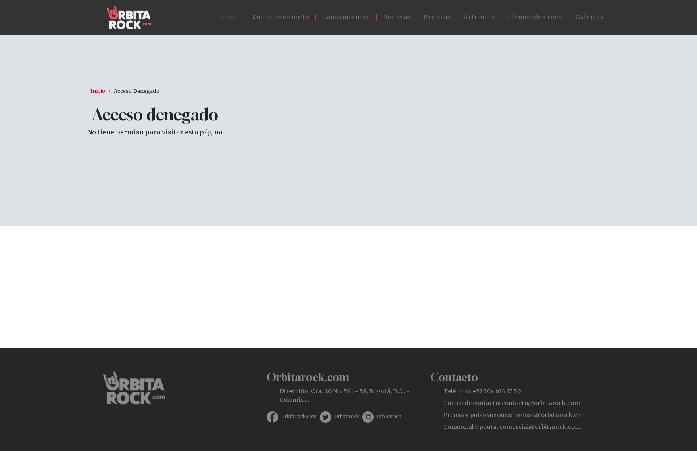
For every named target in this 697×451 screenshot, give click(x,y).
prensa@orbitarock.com (550, 415)
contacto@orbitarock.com (541, 403)
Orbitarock (346, 417)
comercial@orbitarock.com (540, 426)
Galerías (589, 17)
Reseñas (437, 17)
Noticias (397, 17)
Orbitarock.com (299, 417)
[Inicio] (132, 17)
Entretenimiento (281, 17)
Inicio (230, 17)
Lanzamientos (346, 17)
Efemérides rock (535, 17)
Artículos (479, 17)
